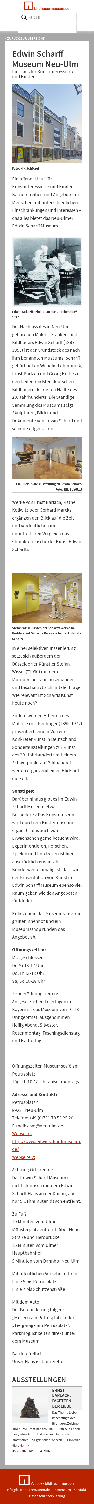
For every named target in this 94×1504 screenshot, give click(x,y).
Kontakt (79, 1489)
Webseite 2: (23, 1157)
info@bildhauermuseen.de (28, 1489)
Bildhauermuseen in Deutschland (47, 5)
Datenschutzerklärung (47, 1495)
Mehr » (24, 1445)
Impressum (62, 1489)
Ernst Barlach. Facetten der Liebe (62, 1398)
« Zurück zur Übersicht (25, 38)
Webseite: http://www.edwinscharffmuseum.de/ (46, 1141)
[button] (47, 28)
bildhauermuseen (59, 1483)
